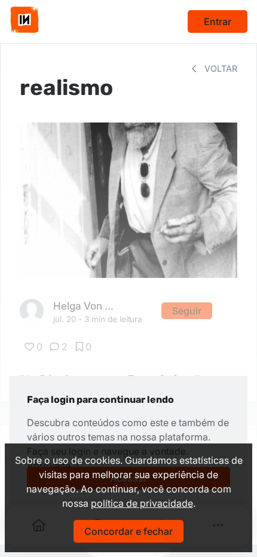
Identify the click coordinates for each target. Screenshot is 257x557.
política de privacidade (142, 503)
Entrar (217, 21)
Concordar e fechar (128, 531)
